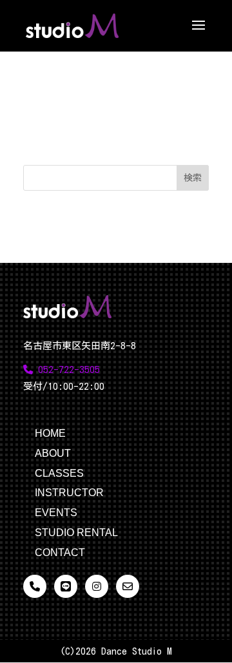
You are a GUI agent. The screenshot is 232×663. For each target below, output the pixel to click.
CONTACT (60, 552)
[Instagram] (96, 586)
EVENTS (56, 512)
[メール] (127, 586)
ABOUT (53, 453)
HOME (50, 433)
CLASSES (59, 473)
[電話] (34, 586)
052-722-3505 (66, 369)
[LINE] (65, 586)
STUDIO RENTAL (76, 532)
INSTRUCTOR (69, 492)
